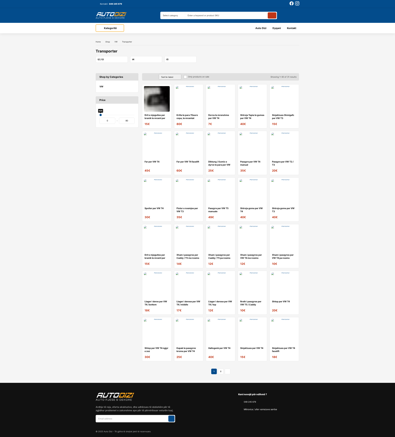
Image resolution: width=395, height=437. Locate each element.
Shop (107, 42)
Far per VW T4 (152, 161)
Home (98, 42)
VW (115, 42)
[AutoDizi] (111, 15)
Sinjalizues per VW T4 (251, 348)
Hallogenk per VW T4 (219, 348)
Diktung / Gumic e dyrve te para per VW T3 (219, 164)
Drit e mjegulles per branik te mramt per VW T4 (155, 118)
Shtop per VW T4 (281, 301)
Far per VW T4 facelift (188, 161)
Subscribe (171, 419)
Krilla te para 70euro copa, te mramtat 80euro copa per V (187, 118)
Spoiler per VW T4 (154, 208)
